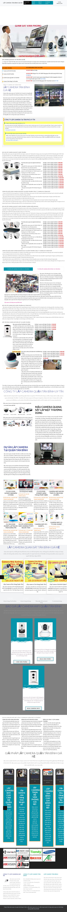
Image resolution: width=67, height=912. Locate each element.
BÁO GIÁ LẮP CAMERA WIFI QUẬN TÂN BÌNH (33, 606)
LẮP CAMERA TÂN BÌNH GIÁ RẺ (13, 3)
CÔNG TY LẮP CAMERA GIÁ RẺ (12, 874)
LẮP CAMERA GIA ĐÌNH (48, 779)
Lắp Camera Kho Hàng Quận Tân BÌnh (14, 584)
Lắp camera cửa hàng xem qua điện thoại (13, 302)
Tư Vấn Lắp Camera (47, 3)
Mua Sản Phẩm (45, 659)
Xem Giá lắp (42, 78)
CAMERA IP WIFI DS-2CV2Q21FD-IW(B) (26, 490)
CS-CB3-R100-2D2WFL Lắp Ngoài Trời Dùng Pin (11, 526)
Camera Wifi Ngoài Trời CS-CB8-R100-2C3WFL (56, 493)
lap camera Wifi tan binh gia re (12, 140)
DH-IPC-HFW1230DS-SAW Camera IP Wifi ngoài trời (25, 526)
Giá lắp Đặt (28, 75)
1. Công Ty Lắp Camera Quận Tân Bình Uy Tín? (15, 123)
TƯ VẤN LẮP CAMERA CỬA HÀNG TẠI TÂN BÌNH (18, 269)
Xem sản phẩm (21, 662)
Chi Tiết (56, 80)
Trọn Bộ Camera (33, 3)
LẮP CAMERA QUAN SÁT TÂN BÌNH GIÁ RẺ (33, 547)
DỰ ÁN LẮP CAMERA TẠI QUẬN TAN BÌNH (16, 449)
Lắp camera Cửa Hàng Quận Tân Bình (37, 584)
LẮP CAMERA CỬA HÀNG (21, 781)
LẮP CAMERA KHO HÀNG (60, 779)
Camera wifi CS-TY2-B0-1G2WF (56, 523)
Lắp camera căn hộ (9, 779)
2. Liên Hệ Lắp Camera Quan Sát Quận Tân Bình (16, 133)
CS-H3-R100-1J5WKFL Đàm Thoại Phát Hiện (41, 493)
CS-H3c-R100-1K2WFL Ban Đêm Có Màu (10, 493)
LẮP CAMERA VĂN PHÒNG (35, 778)
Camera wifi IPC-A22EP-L (41, 525)
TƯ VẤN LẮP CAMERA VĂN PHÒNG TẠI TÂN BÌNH (48, 269)
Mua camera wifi (33, 708)
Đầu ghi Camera (40, 3)
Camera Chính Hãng (26, 3)
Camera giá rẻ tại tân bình (10, 129)
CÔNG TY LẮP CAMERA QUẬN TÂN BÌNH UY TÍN (33, 391)
